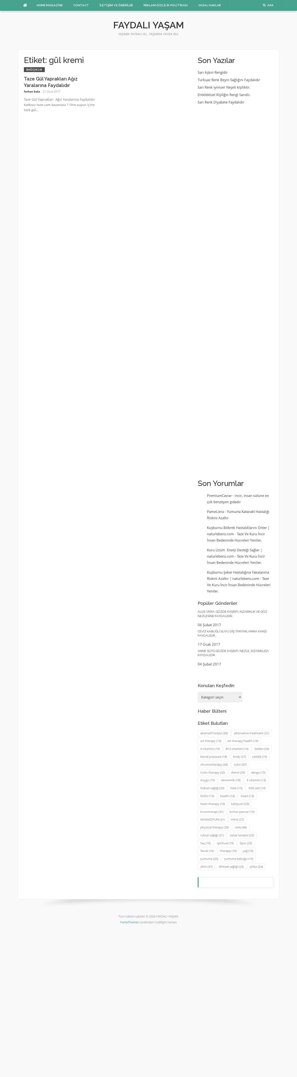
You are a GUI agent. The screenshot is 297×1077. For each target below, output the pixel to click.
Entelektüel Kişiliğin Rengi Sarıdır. (224, 94)
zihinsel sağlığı (231, 866)
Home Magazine (50, 5)
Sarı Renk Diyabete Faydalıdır (221, 102)
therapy (228, 851)
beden (262, 749)
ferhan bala (32, 91)
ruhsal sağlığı (212, 835)
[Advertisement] (235, 291)
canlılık (259, 757)
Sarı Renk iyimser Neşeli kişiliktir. (224, 87)
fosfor (207, 796)
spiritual (225, 843)
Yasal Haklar (209, 5)
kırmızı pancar (242, 812)
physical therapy (214, 827)
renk (241, 827)
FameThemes (129, 922)
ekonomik (231, 780)
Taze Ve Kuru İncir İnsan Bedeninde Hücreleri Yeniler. (239, 584)
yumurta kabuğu (238, 859)
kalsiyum (240, 804)
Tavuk (207, 851)
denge (258, 772)
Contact (81, 5)
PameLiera (215, 511)
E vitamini (256, 780)
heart (247, 796)
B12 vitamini (237, 749)
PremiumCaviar (219, 495)
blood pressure (213, 757)
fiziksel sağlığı (212, 788)
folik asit (257, 788)
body (239, 757)
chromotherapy (214, 764)
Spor (246, 843)
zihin (206, 866)
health (227, 796)
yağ (248, 851)
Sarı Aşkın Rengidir (213, 72)
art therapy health (242, 741)
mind (237, 819)
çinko (256, 866)
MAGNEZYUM (212, 819)
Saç (205, 843)
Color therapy (212, 772)
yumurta (209, 859)
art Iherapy (210, 741)
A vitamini (210, 749)
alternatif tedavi (214, 733)
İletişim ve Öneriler (116, 5)
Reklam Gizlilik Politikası (166, 5)
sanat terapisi (242, 835)
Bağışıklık (34, 70)
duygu (207, 780)
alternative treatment (251, 733)
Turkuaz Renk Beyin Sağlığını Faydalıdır (229, 79)
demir (238, 772)
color (240, 764)
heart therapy (212, 804)
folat (236, 788)
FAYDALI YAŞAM (148, 25)
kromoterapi (211, 812)
